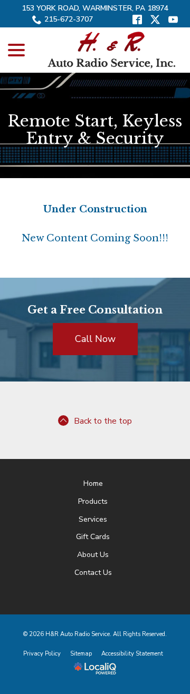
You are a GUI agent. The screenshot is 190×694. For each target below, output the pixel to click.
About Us (93, 555)
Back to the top (103, 421)
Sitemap (81, 654)
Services (93, 519)
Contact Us (93, 573)
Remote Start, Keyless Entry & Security (95, 129)
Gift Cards (93, 537)
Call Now (95, 339)
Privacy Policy (42, 654)
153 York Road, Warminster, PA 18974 (95, 8)
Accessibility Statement (132, 654)
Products (93, 501)
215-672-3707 (68, 19)
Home (93, 483)
